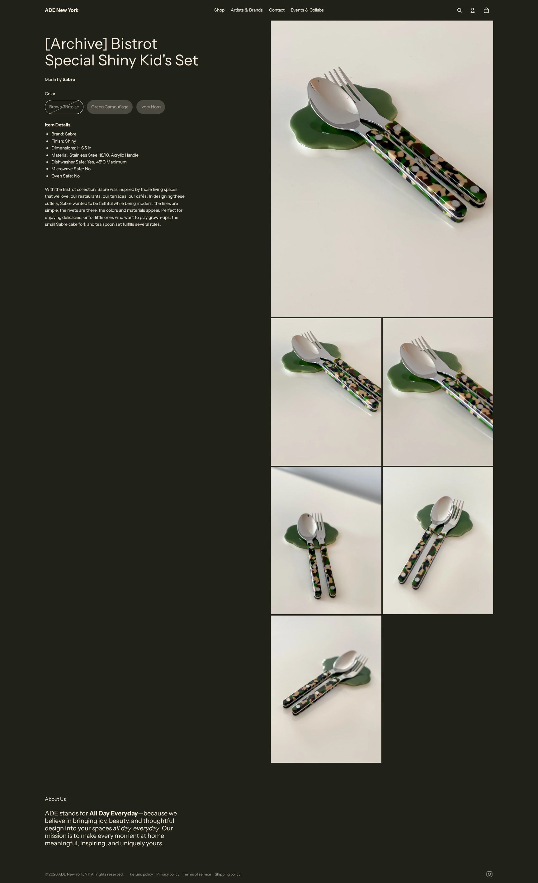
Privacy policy (167, 874)
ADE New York (70, 874)
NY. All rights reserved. (104, 874)
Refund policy (141, 874)
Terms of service (197, 874)
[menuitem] (219, 10)
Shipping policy (227, 874)
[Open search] (459, 10)
